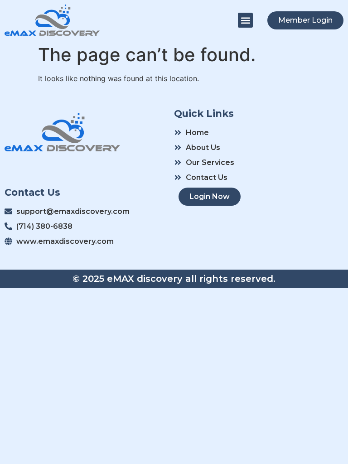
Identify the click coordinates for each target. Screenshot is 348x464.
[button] (245, 20)
